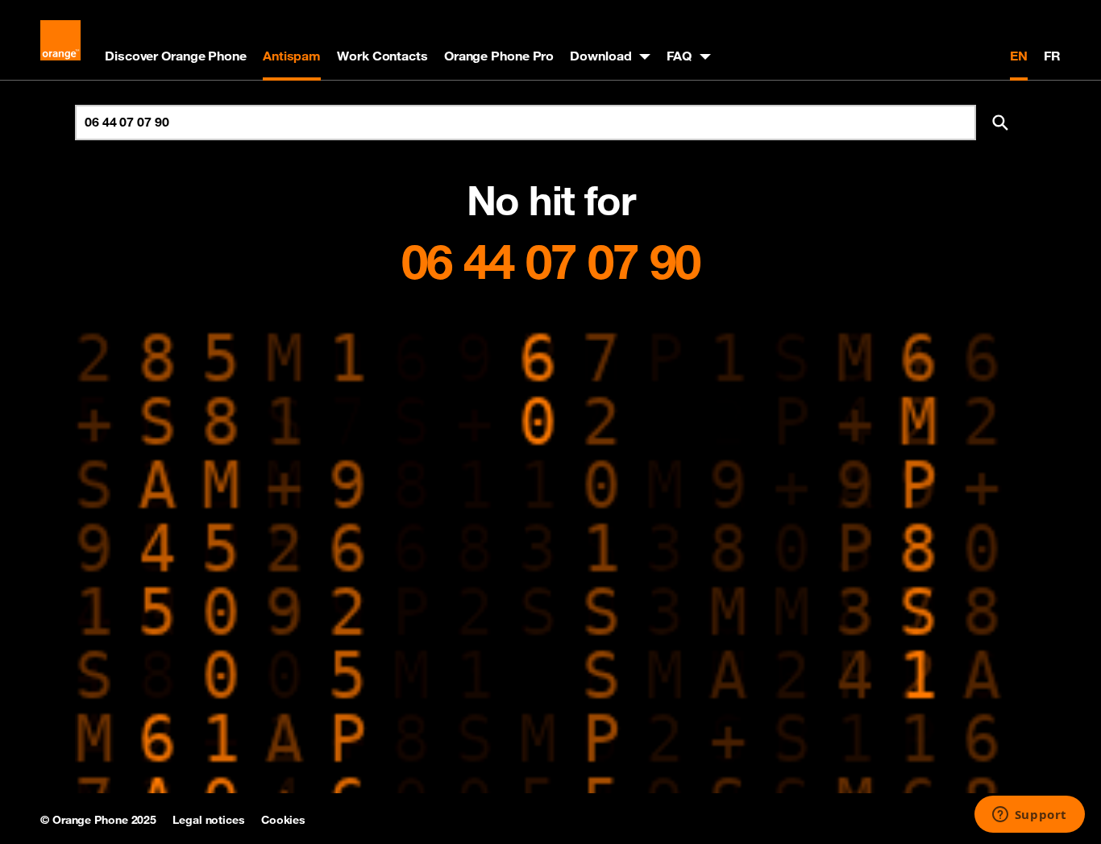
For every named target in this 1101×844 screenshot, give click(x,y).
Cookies (283, 819)
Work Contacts (382, 56)
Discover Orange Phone (176, 56)
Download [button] (600, 56)
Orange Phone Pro (499, 56)
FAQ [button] (679, 56)
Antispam (292, 56)
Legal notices (208, 819)
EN (1019, 56)
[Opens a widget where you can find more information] (1029, 816)
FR (1052, 56)
